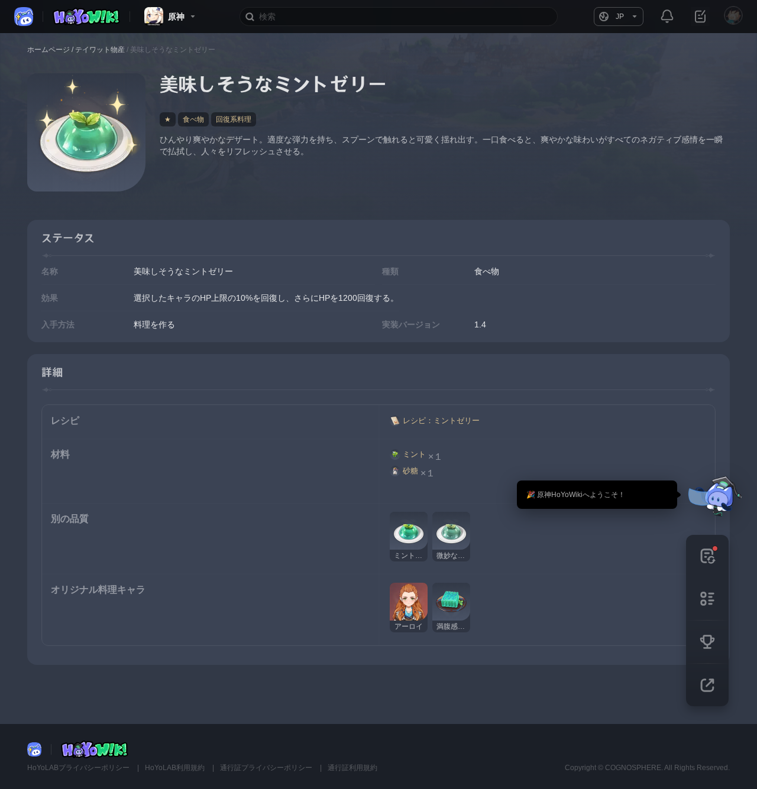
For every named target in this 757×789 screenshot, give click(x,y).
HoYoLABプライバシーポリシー (79, 768)
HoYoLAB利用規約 (175, 768)
